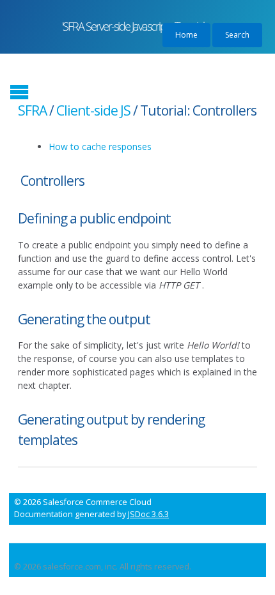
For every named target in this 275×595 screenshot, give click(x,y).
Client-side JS (93, 110)
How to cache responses (100, 146)
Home (186, 34)
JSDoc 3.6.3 (148, 514)
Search (237, 34)
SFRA (32, 110)
